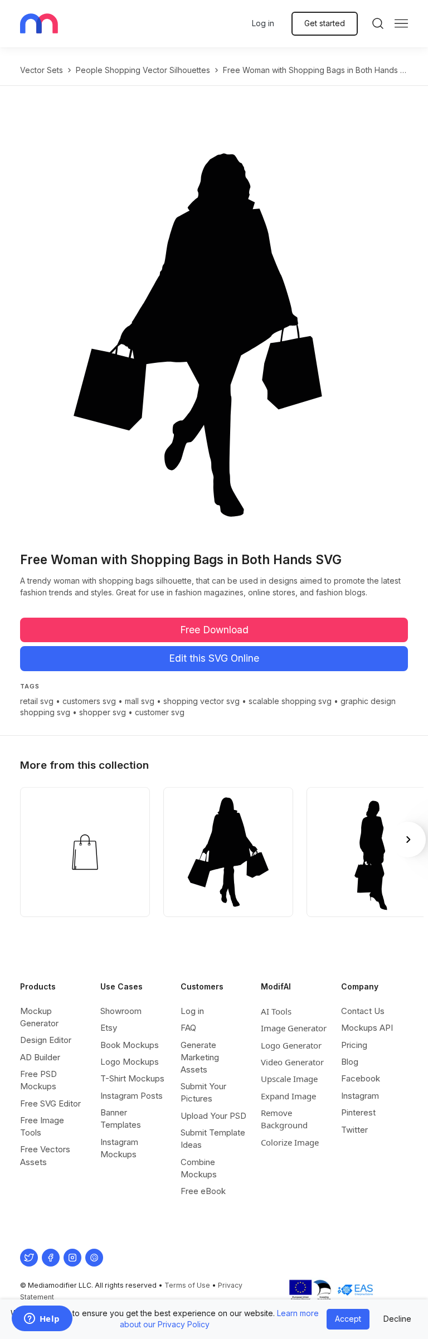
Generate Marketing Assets (200, 1057)
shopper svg (102, 712)
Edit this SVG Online (214, 658)
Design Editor (45, 1040)
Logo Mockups (129, 1061)
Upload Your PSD (213, 1115)
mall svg (139, 701)
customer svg (159, 712)
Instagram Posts (131, 1095)
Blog (349, 1061)
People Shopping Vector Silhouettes (143, 70)
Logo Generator (291, 1045)
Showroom (121, 1011)
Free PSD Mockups (38, 1080)
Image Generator (294, 1028)
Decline (397, 1318)
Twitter (354, 1129)
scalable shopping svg (290, 701)
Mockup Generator (39, 1017)
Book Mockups (129, 1045)
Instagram (360, 1095)
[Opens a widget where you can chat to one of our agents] (41, 1319)
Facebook (360, 1078)
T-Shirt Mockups (132, 1078)
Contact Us (363, 1011)
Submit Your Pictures (203, 1092)
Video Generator (292, 1062)
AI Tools (276, 1011)
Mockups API (367, 1027)
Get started (324, 23)
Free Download (214, 629)
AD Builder (40, 1057)
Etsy (108, 1027)
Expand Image (288, 1096)
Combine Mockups (199, 1168)
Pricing (354, 1045)
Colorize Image (290, 1142)
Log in (263, 23)
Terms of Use (187, 1285)
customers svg (89, 701)
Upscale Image (289, 1078)
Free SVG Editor (50, 1103)
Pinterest (358, 1112)
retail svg (37, 701)
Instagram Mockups (119, 1148)
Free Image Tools (42, 1126)
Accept (348, 1318)
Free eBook (203, 1191)
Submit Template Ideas (213, 1138)
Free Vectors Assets (45, 1155)
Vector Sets (41, 70)
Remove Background (284, 1119)
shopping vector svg (201, 701)
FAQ (188, 1027)
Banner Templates (120, 1118)
